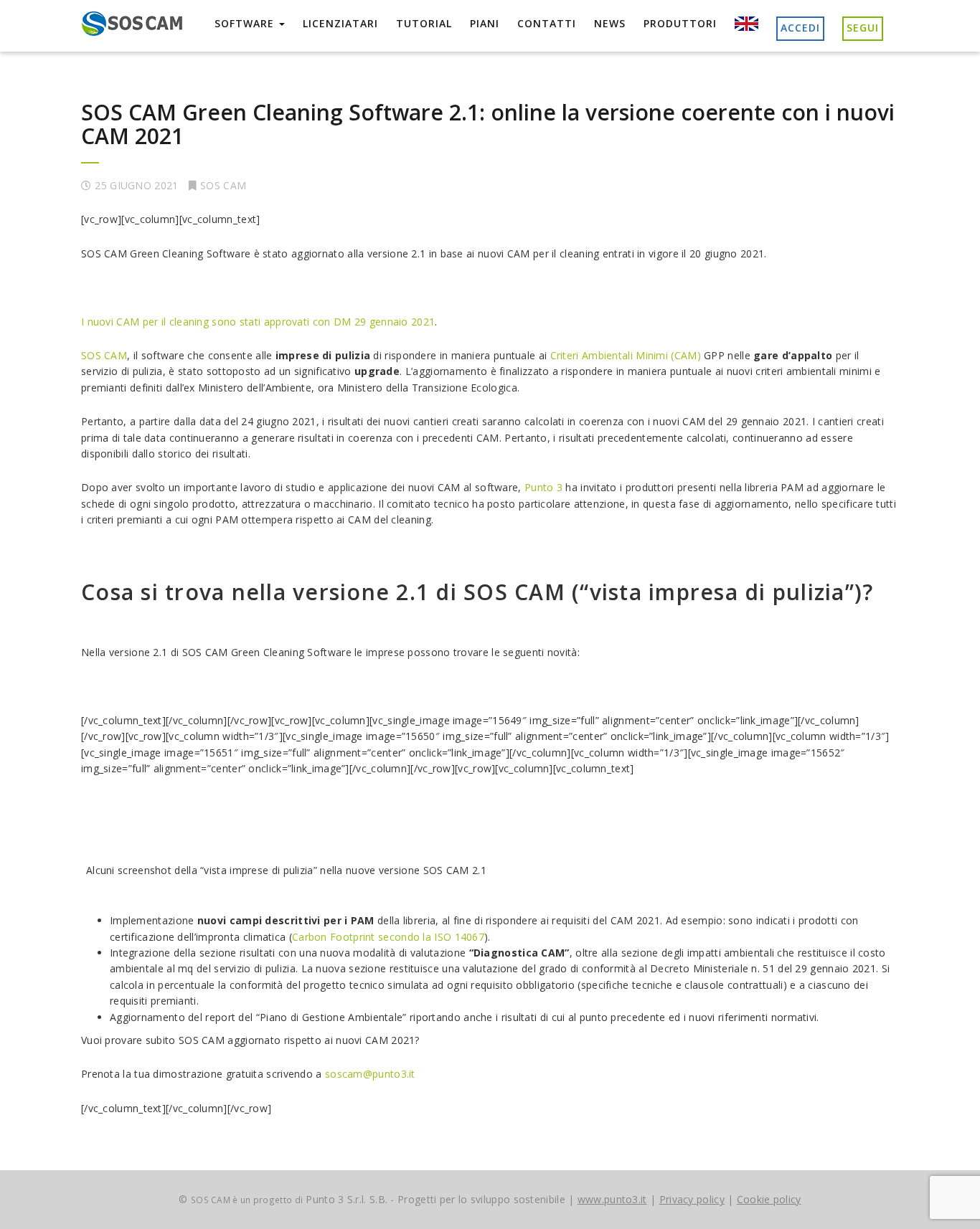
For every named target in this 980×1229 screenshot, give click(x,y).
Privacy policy (692, 1199)
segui (863, 27)
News (610, 23)
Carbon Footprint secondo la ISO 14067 (388, 937)
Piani (484, 23)
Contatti (546, 23)
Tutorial (424, 23)
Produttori (680, 23)
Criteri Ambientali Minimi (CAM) (625, 355)
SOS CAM (223, 185)
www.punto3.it (612, 1199)
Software (246, 23)
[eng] (746, 24)
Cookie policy (769, 1199)
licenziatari (340, 23)
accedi (800, 27)
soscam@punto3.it (370, 1074)
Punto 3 (543, 487)
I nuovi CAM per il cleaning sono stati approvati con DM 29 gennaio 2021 (258, 321)
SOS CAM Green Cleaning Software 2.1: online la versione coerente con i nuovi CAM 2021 (488, 124)
